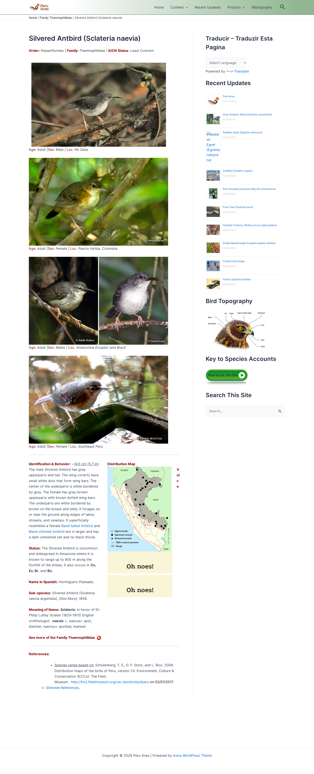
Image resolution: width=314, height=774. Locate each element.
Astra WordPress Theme (192, 755)
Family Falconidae (234, 261)
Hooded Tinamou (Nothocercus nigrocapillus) (250, 225)
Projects (234, 7)
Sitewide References (62, 687)
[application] (186, 7)
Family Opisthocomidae (237, 279)
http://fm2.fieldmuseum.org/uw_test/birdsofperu (110, 682)
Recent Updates (208, 7)
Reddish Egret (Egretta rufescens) (243, 132)
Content (177, 7)
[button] (282, 7)
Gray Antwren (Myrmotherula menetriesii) (247, 114)
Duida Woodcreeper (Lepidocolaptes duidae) (249, 243)
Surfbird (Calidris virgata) (237, 170)
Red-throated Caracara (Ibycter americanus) (249, 188)
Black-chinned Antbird (47, 531)
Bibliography (262, 7)
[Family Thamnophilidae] (99, 637)
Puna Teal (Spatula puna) (238, 207)
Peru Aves (229, 96)
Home (159, 7)
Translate (241, 71)
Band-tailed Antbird (77, 526)
